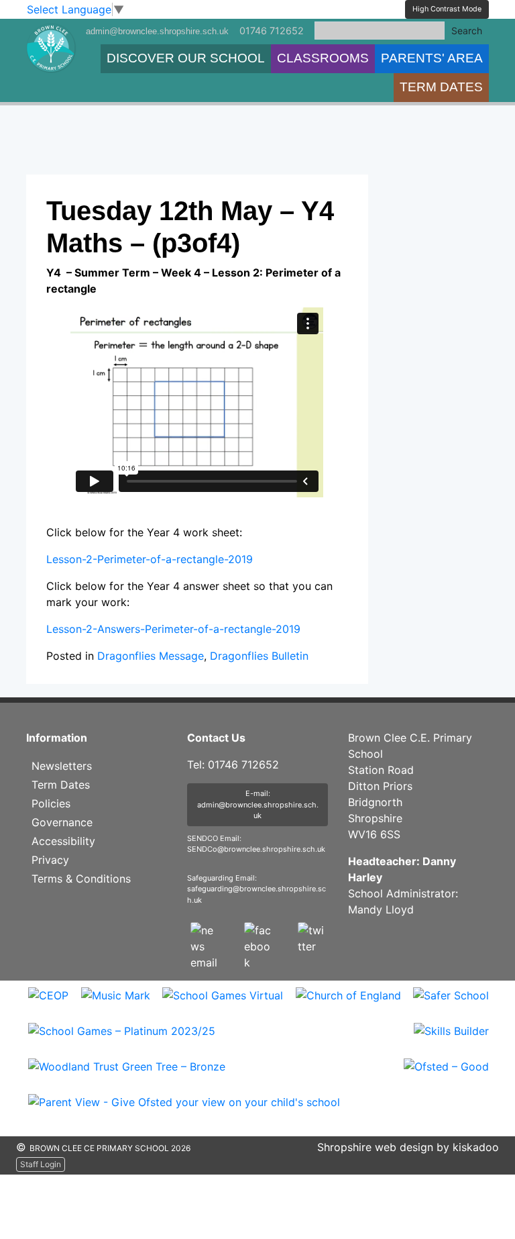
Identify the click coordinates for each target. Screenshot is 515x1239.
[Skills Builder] (451, 1039)
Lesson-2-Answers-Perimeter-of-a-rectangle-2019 (173, 629)
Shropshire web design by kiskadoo (408, 1147)
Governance (62, 822)
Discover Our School (186, 58)
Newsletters (62, 766)
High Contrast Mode (446, 9)
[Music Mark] (115, 1004)
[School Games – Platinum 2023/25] (121, 1039)
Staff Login (40, 1164)
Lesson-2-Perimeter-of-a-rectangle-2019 (149, 559)
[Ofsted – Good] (446, 1075)
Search (466, 30)
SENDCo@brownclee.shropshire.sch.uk (256, 849)
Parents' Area (432, 58)
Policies (51, 803)
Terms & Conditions (81, 878)
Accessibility (63, 841)
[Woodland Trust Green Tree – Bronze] (126, 1075)
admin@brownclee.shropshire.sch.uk (157, 31)
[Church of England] (348, 1004)
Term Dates (441, 87)
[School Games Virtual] (222, 1004)
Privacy (50, 859)
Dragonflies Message (150, 655)
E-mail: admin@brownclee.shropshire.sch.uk (258, 804)
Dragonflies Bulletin (259, 655)
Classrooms (323, 58)
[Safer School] (451, 1004)
